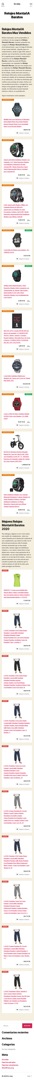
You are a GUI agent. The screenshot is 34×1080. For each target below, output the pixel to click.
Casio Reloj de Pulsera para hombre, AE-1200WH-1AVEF (16, 251)
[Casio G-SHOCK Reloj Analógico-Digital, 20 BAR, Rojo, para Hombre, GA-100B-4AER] (17, 404)
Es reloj (17, 4)
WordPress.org (8, 1068)
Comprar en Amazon (24, 133)
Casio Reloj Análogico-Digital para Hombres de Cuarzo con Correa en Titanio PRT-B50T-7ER (17, 378)
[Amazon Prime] (27, 175)
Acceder (5, 1060)
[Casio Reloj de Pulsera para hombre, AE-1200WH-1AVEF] (17, 240)
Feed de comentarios (10, 1065)
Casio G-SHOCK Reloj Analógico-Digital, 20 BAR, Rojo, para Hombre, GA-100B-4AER (16, 416)
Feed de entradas (9, 1062)
